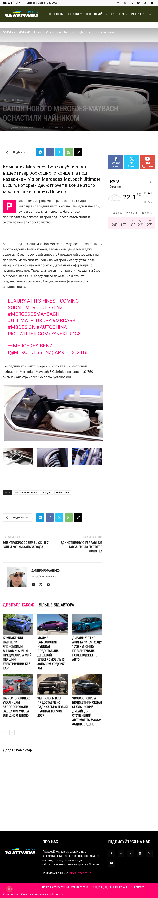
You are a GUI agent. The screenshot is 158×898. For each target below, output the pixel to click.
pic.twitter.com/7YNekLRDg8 (44, 334)
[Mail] (125, 3)
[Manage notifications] (9, 889)
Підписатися (149, 156)
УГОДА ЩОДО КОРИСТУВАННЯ (111, 887)
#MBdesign (21, 327)
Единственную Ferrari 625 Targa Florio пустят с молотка (81, 547)
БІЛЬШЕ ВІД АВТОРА (56, 604)
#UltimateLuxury (29, 321)
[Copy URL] (78, 152)
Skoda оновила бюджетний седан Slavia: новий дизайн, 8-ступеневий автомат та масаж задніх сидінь (87, 711)
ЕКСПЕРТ (117, 14)
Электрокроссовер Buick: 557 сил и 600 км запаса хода (25, 545)
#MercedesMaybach (33, 314)
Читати (132, 156)
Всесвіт (38, 32)
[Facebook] (118, 3)
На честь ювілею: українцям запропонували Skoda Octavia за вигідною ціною (16, 706)
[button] (150, 14)
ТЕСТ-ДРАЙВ (94, 14)
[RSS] (132, 3)
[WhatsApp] (69, 152)
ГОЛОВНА (56, 14)
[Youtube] (152, 3)
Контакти (139, 887)
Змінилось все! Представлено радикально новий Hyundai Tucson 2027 (52, 706)
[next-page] (12, 732)
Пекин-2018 (62, 492)
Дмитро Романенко (23, 127)
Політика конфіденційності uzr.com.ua (65, 887)
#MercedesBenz (42, 307)
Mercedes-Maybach (26, 492)
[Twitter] (145, 3)
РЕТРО (136, 14)
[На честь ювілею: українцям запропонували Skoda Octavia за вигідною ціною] (18, 684)
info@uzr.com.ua (80, 873)
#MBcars (63, 321)
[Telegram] (138, 3)
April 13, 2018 (71, 352)
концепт (47, 492)
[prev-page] (5, 732)
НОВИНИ (72, 14)
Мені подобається (117, 158)
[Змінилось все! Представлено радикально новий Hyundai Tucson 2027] (52, 684)
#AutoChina (52, 327)
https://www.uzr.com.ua (44, 576)
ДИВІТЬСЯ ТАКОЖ (18, 604)
